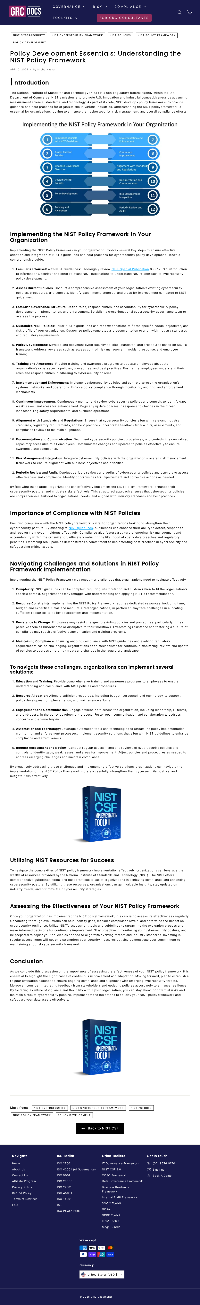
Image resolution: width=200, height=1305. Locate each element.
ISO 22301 (64, 1187)
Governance (67, 7)
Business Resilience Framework (115, 1189)
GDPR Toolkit (111, 1215)
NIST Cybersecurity (29, 35)
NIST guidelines (81, 528)
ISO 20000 (64, 1181)
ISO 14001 (64, 1198)
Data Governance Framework (122, 1181)
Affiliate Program (24, 1181)
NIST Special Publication (130, 269)
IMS (59, 1205)
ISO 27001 (64, 1163)
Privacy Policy (22, 1187)
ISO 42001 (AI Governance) (76, 1169)
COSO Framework (114, 1175)
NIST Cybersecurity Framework (77, 35)
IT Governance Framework (120, 1163)
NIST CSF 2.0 (111, 1169)
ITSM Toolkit (111, 1221)
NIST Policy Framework (157, 35)
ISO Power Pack (68, 1210)
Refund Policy (22, 1193)
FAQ (15, 1205)
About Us (18, 1169)
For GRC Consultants (124, 18)
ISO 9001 (63, 1175)
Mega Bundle (111, 1227)
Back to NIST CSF (103, 1128)
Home (16, 1163)
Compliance (128, 7)
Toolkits (63, 18)
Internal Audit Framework (120, 1197)
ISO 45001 (64, 1193)
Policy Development (29, 42)
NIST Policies (120, 35)
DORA (106, 1209)
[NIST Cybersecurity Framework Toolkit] (100, 814)
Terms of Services (25, 1198)
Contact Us (20, 1175)
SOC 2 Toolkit (111, 1203)
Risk (98, 7)
